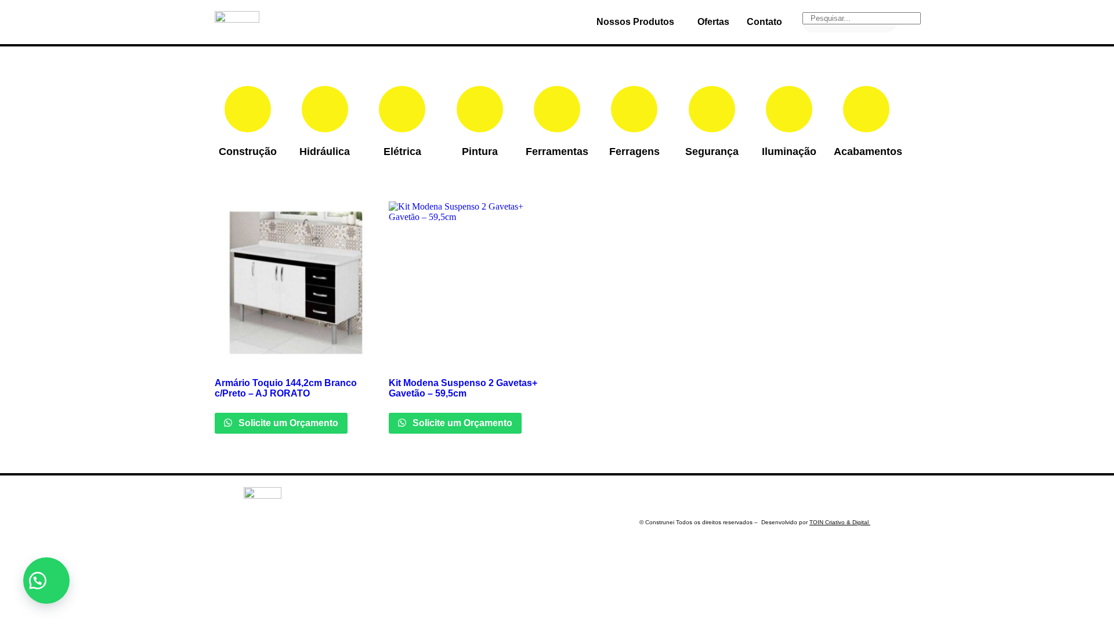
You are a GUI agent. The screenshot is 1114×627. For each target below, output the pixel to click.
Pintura (480, 151)
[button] (46, 580)
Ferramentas (557, 151)
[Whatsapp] (793, 498)
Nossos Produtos (635, 22)
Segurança (712, 151)
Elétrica (402, 151)
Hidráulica (324, 151)
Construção (248, 151)
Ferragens (634, 151)
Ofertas (713, 22)
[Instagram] (827, 498)
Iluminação (789, 151)
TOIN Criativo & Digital (839, 522)
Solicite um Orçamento (287, 423)
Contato (764, 22)
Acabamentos (868, 151)
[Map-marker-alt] (861, 498)
